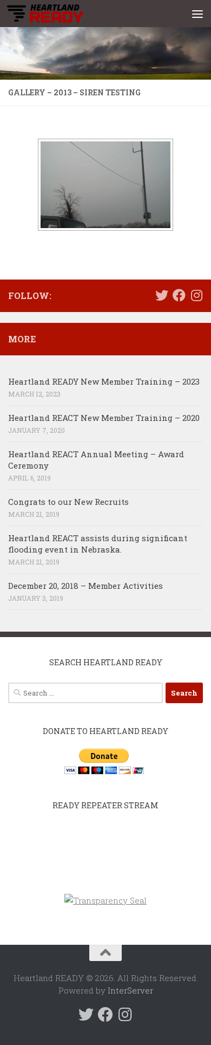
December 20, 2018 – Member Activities (85, 585)
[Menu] (197, 13)
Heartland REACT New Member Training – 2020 (104, 417)
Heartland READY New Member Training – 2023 (104, 381)
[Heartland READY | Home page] (58, 13)
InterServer (130, 990)
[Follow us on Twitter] (161, 295)
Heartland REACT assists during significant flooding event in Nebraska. (97, 544)
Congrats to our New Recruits (68, 501)
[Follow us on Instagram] (196, 295)
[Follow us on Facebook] (179, 295)
